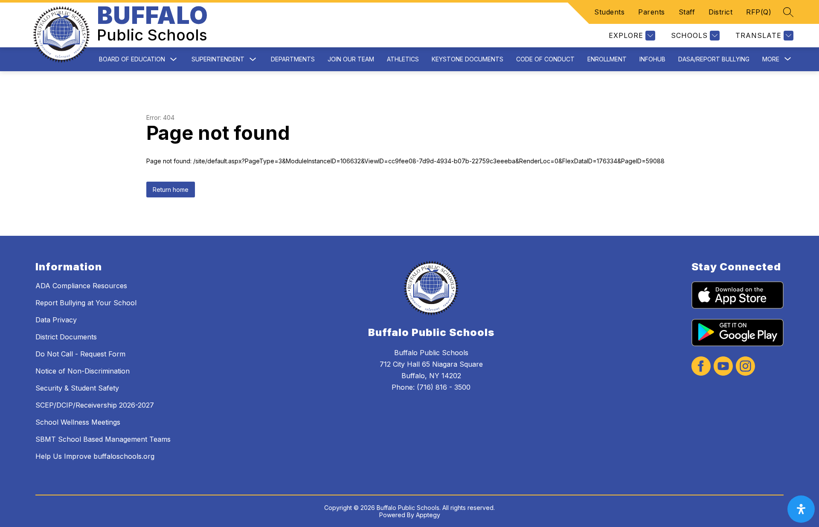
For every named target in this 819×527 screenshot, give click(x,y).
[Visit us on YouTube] (723, 366)
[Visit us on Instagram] (745, 366)
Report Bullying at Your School (85, 302)
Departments (293, 59)
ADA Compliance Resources (81, 285)
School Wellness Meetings (77, 422)
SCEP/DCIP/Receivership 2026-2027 (94, 405)
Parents (651, 12)
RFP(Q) (758, 12)
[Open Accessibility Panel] (801, 509)
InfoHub (652, 59)
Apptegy (428, 514)
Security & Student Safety (77, 388)
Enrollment (607, 59)
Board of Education (132, 59)
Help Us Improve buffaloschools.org (94, 456)
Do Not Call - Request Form (80, 354)
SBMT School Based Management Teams (103, 439)
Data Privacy (56, 320)
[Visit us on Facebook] (701, 366)
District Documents (66, 337)
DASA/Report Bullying (713, 59)
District (720, 12)
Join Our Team (351, 59)
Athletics (403, 59)
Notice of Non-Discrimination (82, 371)
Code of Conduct (545, 59)
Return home (171, 189)
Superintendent (218, 59)
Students (609, 12)
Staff (687, 12)
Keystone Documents (467, 59)
